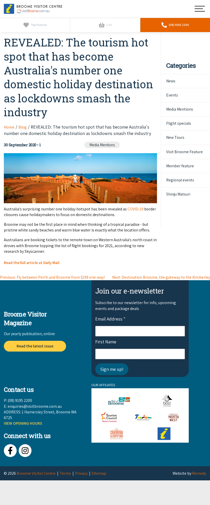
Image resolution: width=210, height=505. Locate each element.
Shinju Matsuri (178, 194)
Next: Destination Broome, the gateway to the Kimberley (161, 277)
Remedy (199, 473)
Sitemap (99, 473)
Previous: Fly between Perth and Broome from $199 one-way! (52, 277)
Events (172, 95)
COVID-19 (135, 209)
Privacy (81, 473)
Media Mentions (102, 144)
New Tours (175, 137)
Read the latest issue (35, 346)
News (170, 81)
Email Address (110, 319)
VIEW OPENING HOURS (23, 423)
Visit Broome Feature (184, 151)
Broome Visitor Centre (36, 473)
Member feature (180, 166)
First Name (105, 342)
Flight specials (178, 123)
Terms (65, 473)
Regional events (180, 180)
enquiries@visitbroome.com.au (35, 406)
